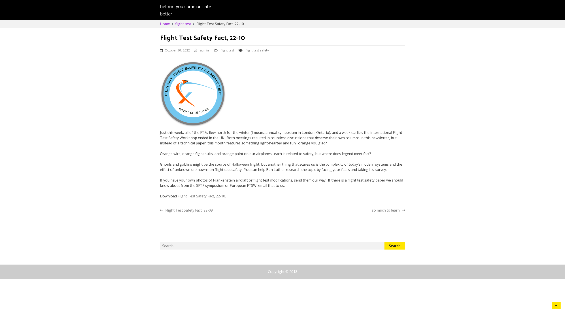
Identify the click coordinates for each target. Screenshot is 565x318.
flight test (227, 50)
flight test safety (257, 50)
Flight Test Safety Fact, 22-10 (201, 196)
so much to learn (386, 210)
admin (204, 50)
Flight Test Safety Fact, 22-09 (189, 210)
